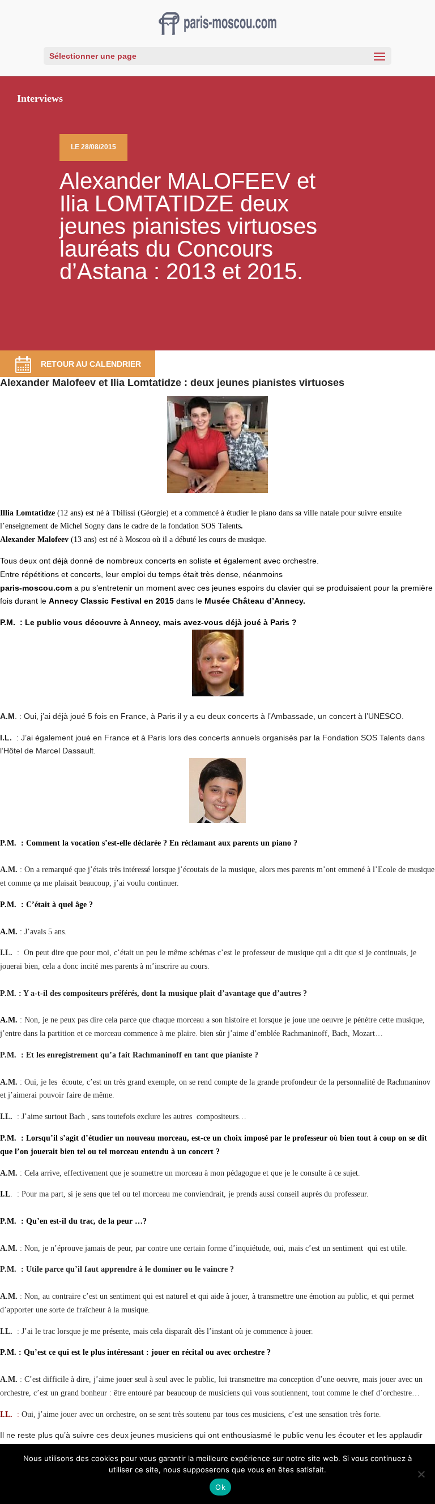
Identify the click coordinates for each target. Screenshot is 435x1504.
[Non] (421, 1474)
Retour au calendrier (91, 364)
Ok (220, 1487)
